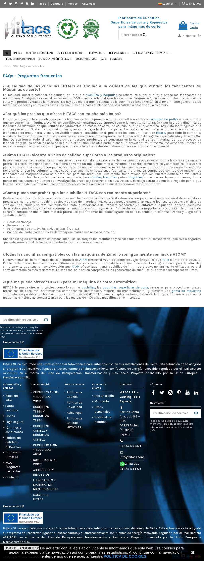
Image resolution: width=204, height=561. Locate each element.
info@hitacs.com (132, 457)
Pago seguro (14, 422)
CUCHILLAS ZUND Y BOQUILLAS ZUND (45, 396)
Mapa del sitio (12, 398)
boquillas (171, 119)
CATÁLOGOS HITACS (41, 497)
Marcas (73, 3)
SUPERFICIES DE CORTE (45, 462)
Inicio (43, 3)
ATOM (83, 260)
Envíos (10, 416)
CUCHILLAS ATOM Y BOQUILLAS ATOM (45, 449)
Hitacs (160, 133)
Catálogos (89, 3)
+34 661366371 (130, 446)
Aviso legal (74, 412)
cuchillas (156, 119)
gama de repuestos (186, 291)
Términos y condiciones (14, 430)
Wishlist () (193, 3)
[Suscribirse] (46, 319)
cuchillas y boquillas (101, 95)
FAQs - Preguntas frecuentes (13, 467)
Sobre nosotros (11, 408)
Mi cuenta (101, 401)
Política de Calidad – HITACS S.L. (13, 442)
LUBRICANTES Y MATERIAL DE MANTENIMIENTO (45, 484)
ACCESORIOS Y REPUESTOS (43, 472)
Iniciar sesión (104, 396)
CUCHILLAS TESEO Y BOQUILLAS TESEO (41, 413)
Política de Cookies (74, 394)
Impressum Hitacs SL (13, 454)
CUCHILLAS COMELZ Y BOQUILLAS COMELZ (41, 432)
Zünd (165, 260)
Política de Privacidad (74, 405)
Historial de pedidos (102, 419)
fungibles (135, 177)
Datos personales (102, 409)
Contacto (57, 3)
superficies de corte (133, 287)
